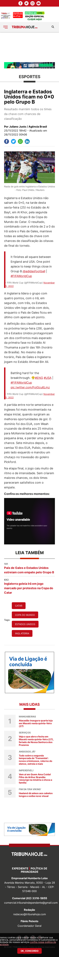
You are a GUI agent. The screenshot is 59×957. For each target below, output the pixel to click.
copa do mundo (25, 614)
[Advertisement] (29, 46)
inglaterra (22, 633)
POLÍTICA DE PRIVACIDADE (34, 870)
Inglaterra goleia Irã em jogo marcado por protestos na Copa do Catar (28, 586)
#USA (47, 378)
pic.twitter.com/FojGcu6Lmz (30, 387)
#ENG (39, 378)
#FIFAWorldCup (21, 276)
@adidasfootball (34, 271)
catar (18, 605)
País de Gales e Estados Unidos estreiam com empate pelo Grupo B (29, 568)
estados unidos (25, 624)
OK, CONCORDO (30, 950)
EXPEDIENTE (20, 868)
